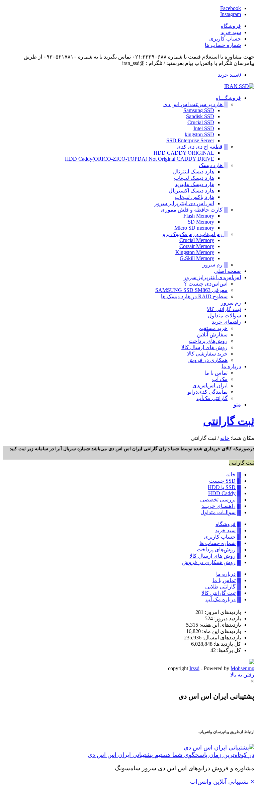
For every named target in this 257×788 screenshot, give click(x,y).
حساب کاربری (225, 39)
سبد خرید (231, 32)
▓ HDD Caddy (224, 493)
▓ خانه (233, 474)
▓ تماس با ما (226, 580)
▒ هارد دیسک (213, 165)
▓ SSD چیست (225, 481)
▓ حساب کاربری (222, 537)
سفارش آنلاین (212, 334)
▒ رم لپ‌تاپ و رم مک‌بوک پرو (195, 234)
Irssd (194, 668)
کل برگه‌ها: (228, 650)
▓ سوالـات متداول (220, 512)
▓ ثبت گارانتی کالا (221, 593)
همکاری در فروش (207, 360)
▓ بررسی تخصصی (220, 499)
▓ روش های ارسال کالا (215, 556)
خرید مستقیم (213, 328)
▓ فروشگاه (228, 524)
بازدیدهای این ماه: (221, 631)
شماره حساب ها (223, 45)
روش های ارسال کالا (204, 347)
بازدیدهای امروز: (222, 612)
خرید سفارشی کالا (207, 354)
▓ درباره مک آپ (223, 599)
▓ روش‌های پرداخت (219, 549)
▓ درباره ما (228, 574)
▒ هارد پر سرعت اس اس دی (195, 104)
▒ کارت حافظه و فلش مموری (194, 210)
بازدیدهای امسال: (221, 637)
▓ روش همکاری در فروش (211, 562)
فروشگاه (231, 26)
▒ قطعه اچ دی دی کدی (202, 147)
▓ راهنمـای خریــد (221, 506)
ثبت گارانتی (228, 421)
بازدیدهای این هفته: (219, 625)
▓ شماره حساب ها (220, 543)
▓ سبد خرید (228, 530)
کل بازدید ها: (226, 644)
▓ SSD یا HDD (224, 487)
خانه (225, 438)
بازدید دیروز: (227, 618)
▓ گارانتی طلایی (223, 586)
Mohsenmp (242, 668)
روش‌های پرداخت (208, 341)
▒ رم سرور (215, 264)
